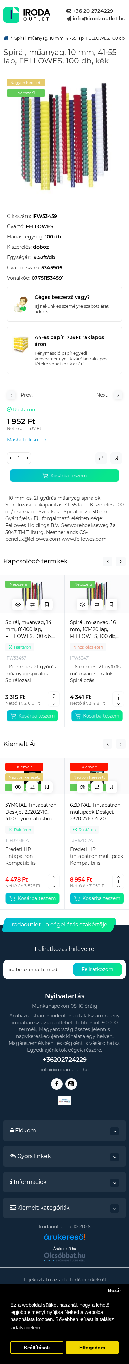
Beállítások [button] (37, 1347)
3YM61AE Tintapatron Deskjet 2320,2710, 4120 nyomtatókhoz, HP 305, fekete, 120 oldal (30, 812)
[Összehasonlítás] (32, 604)
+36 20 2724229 (92, 11)
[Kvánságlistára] (47, 604)
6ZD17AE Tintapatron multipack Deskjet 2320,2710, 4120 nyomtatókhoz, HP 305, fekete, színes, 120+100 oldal (95, 812)
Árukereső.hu (64, 1249)
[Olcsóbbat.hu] (64, 1257)
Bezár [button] (114, 1290)
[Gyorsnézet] (18, 604)
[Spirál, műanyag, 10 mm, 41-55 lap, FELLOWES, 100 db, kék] (64, 136)
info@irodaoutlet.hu (98, 18)
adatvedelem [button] (25, 1327)
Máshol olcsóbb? (27, 439)
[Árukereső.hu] (64, 1239)
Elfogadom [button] (92, 1347)
